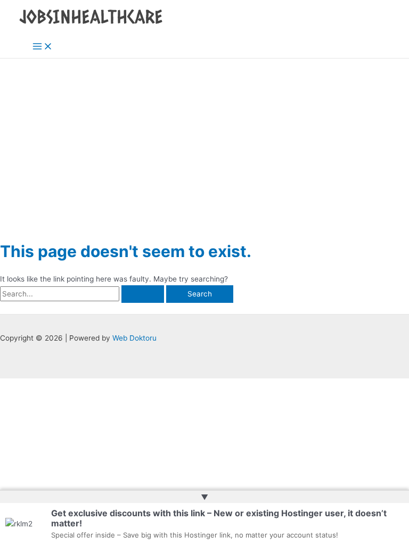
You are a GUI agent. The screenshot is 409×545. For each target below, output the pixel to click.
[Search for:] (83, 294)
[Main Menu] (43, 47)
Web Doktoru (134, 338)
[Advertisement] (204, 138)
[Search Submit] (142, 294)
